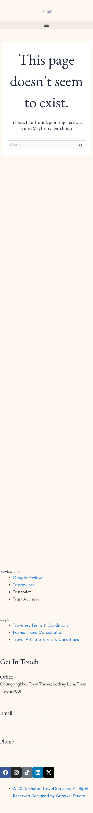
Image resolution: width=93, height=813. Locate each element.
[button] (46, 25)
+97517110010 (11, 748)
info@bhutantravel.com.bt (24, 719)
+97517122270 (38, 748)
